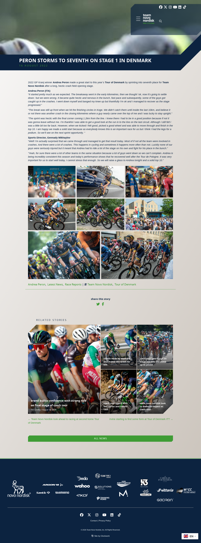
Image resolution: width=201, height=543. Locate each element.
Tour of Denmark (125, 284)
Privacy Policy (105, 521)
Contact (93, 521)
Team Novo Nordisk (100, 284)
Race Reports (73, 284)
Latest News (55, 284)
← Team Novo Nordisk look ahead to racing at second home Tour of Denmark (63, 421)
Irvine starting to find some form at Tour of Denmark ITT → (141, 419)
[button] (138, 19)
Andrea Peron (36, 284)
